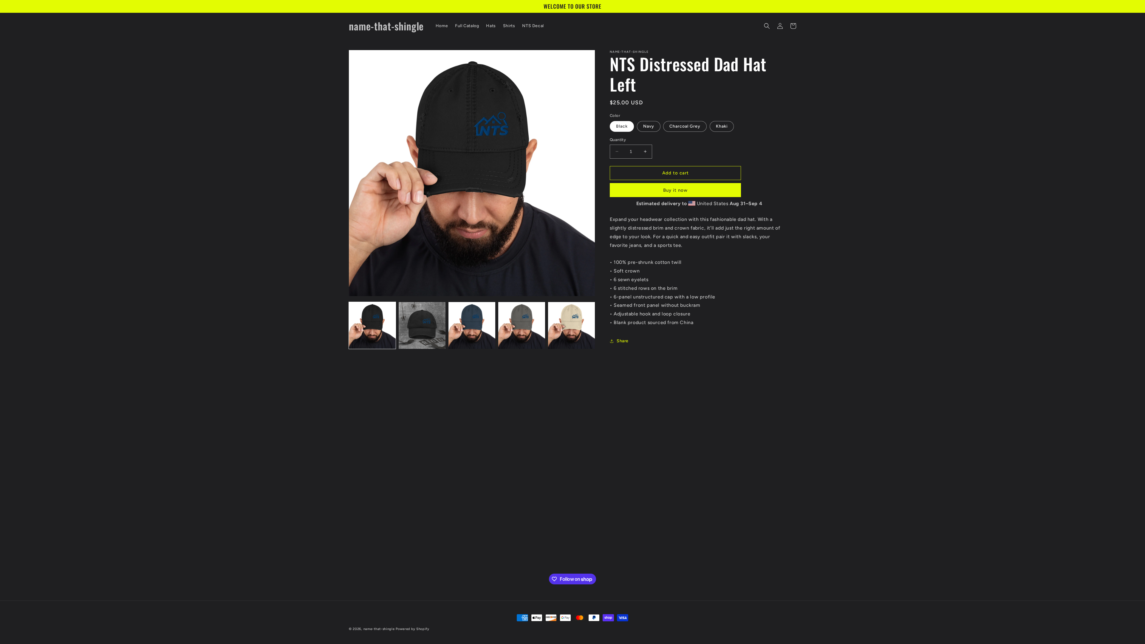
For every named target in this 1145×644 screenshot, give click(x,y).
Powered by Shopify (412, 629)
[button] (766, 25)
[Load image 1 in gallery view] (372, 325)
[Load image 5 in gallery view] (571, 325)
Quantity (618, 139)
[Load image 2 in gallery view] (422, 325)
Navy (648, 126)
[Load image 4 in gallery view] (521, 325)
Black (622, 126)
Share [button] (623, 340)
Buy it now (675, 190)
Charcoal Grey (684, 126)
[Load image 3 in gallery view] (471, 325)
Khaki (722, 126)
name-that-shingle (379, 629)
